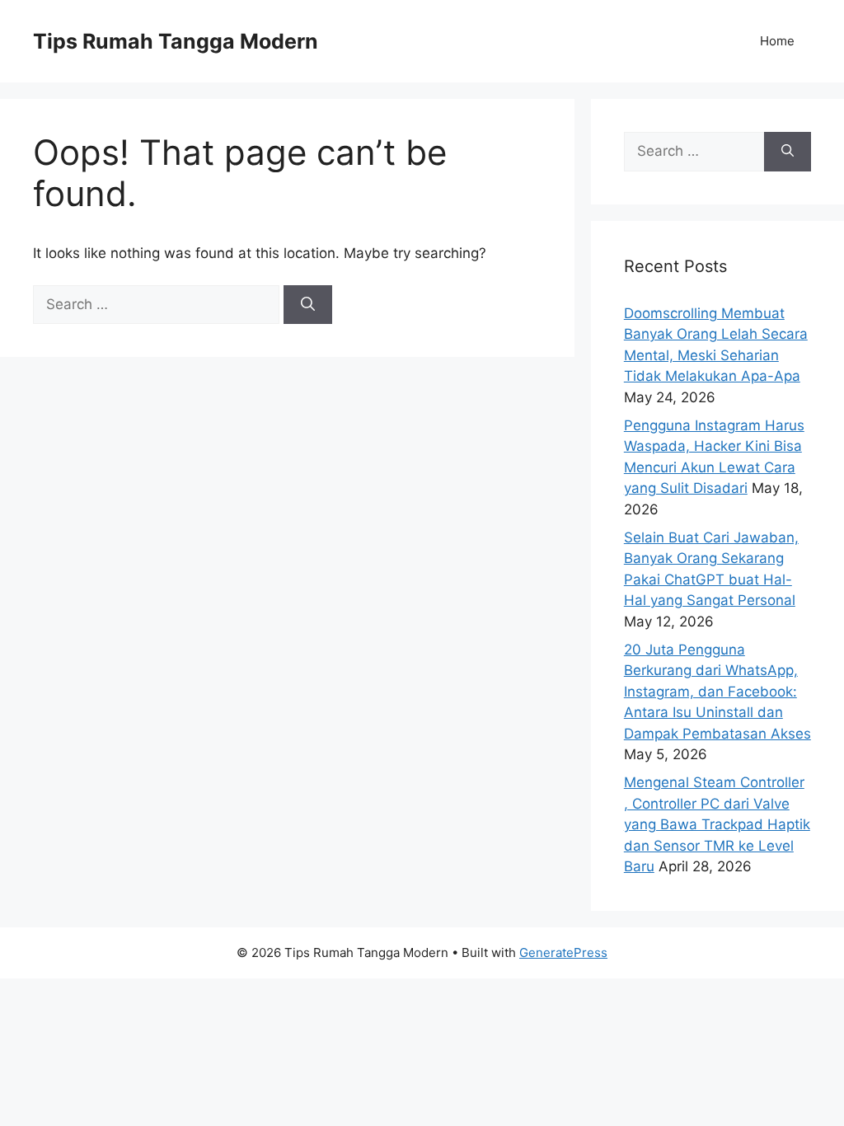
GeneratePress (563, 952)
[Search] (308, 305)
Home (777, 41)
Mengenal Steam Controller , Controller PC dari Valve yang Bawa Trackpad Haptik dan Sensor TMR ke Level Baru (717, 824)
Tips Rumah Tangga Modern (175, 41)
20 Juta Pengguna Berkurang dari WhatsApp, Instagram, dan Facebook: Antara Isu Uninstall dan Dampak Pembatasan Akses (717, 691)
